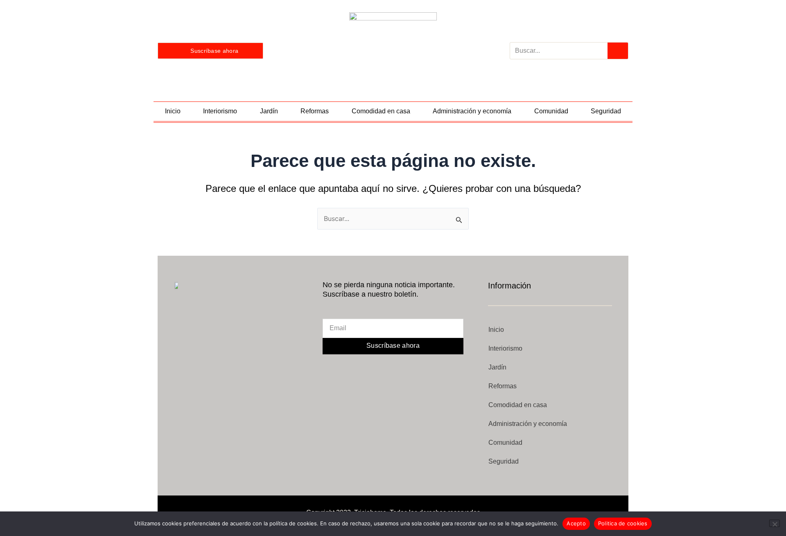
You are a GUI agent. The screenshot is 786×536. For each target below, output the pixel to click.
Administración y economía (472, 111)
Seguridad (606, 111)
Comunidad (551, 111)
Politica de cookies (623, 523)
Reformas (314, 111)
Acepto (576, 523)
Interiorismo (220, 111)
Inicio (173, 111)
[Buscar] (618, 51)
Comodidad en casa (381, 111)
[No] (774, 523)
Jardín (269, 111)
